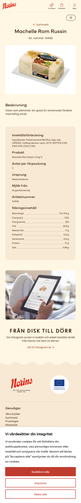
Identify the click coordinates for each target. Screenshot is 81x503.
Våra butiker (12, 414)
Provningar (12, 421)
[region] (40, 465)
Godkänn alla (40, 472)
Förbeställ (11, 425)
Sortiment (42, 24)
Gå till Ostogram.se (39, 347)
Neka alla (40, 494)
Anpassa (40, 483)
